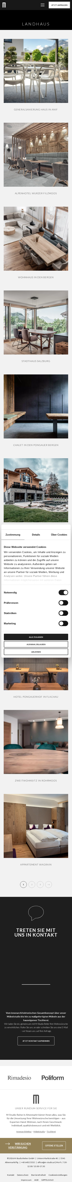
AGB (36, 1180)
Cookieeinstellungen (58, 1175)
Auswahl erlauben (36, 644)
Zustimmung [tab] (13, 534)
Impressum (26, 1180)
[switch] (63, 602)
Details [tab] (36, 534)
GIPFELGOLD (47, 1180)
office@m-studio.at (46, 1162)
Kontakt (10, 1175)
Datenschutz (22, 1175)
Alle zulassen (36, 637)
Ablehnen (36, 652)
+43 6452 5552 (28, 1162)
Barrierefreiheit (38, 1175)
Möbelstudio (39, 1131)
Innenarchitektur (24, 1131)
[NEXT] (48, 884)
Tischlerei (51, 1131)
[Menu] (41, 5)
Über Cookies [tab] (59, 534)
